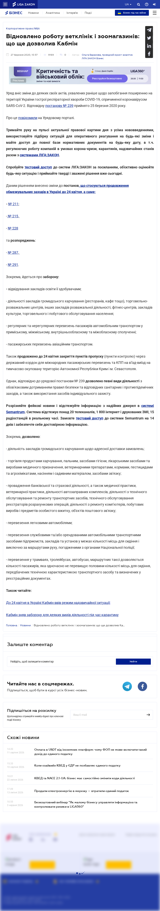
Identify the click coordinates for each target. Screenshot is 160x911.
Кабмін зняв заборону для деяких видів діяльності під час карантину (62, 615)
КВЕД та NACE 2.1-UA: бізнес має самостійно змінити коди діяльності (84, 778)
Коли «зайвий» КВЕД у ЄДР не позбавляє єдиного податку (77, 765)
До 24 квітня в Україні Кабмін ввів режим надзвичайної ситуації (58, 603)
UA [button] (127, 4)
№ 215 (12, 216)
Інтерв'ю (72, 12)
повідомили (27, 118)
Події (88, 12)
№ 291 (13, 265)
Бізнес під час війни (134, 12)
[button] (5, 4)
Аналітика (53, 12)
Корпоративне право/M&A (23, 28)
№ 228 (13, 228)
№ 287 (13, 252)
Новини (33, 12)
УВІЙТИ (133, 661)
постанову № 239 (59, 106)
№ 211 (13, 204)
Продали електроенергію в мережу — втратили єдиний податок (81, 791)
